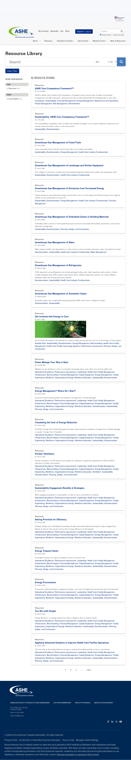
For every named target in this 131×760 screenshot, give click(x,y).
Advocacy (48, 41)
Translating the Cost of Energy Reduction (56, 422)
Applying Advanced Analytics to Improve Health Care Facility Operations (72, 642)
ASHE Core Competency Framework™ (54, 88)
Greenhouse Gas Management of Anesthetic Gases (60, 293)
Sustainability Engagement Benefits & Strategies (59, 487)
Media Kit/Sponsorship (103, 703)
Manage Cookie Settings (87, 739)
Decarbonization (53, 129)
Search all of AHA (118, 35)
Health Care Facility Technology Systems (63, 346)
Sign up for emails (82, 703)
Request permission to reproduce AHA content (78, 754)
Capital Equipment (86, 374)
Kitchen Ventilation (44, 453)
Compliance (40, 100)
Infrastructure (40, 374)
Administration (74, 103)
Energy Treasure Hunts (46, 550)
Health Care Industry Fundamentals (93, 152)
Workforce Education (83, 377)
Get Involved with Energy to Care (52, 316)
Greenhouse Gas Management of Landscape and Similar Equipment (69, 165)
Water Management (99, 252)
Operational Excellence (44, 372)
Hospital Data (40, 343)
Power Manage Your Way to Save (51, 362)
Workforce (50, 377)
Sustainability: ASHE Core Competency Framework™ (62, 116)
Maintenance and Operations (106, 100)
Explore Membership (62, 703)
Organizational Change (64, 377)
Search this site (106, 35)
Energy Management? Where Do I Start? (55, 390)
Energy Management (85, 100)
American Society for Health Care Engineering (30, 703)
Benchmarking (96, 343)
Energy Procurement (45, 582)
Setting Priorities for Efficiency (50, 519)
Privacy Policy (10, 739)
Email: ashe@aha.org (17, 715)
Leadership (81, 372)
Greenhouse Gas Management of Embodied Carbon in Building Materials (72, 216)
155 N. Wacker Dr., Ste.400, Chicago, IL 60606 (19, 708)
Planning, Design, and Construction (75, 229)
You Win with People (45, 610)
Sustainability (51, 100)
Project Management (43, 103)
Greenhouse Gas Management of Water (55, 242)
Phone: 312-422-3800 (17, 712)
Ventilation (97, 471)
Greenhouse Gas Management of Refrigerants (58, 265)
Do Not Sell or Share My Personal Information (40, 739)
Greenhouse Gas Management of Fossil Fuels (58, 142)
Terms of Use (68, 739)
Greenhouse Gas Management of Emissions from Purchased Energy (69, 188)
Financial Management (66, 100)
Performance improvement (91, 346)
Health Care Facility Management (100, 372)
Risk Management (60, 103)
